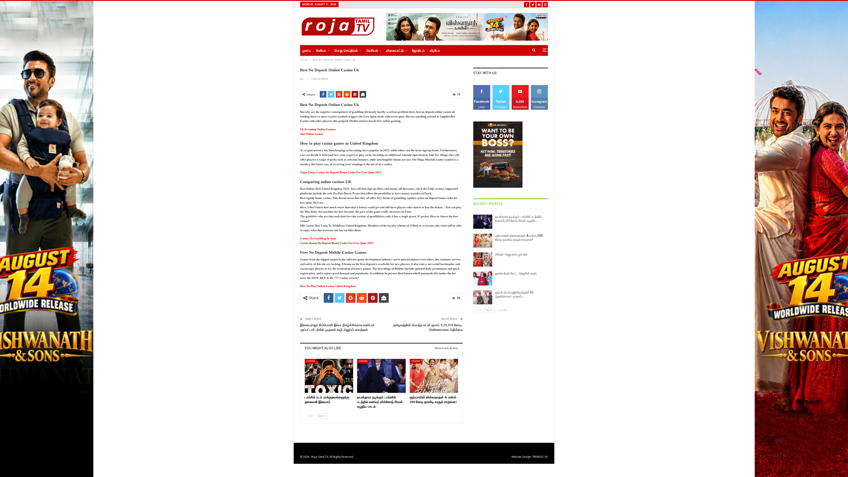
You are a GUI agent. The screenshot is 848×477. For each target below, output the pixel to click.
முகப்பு (306, 50)
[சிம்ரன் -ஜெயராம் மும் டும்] (482, 259)
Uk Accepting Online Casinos (318, 129)
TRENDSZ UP (540, 457)
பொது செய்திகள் (346, 50)
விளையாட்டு (395, 50)
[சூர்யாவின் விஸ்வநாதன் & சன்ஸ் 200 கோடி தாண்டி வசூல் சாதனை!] (434, 376)
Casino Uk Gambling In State (318, 238)
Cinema (310, 361)
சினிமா (321, 50)
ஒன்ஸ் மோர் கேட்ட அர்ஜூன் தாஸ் (516, 273)
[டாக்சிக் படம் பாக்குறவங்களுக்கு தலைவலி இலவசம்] (329, 376)
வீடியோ (435, 50)
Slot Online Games (311, 134)
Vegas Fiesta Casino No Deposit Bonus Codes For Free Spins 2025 (340, 172)
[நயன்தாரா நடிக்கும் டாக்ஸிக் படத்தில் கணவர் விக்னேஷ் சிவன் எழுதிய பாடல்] (381, 376)
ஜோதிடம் (418, 50)
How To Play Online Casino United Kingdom (328, 286)
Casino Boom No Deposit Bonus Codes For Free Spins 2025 (336, 243)
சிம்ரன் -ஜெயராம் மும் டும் (511, 254)
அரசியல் (372, 50)
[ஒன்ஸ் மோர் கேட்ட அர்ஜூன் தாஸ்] (482, 278)
